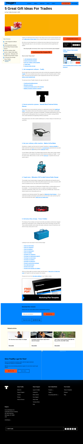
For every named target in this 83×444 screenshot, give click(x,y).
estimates (41, 86)
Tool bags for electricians (30, 258)
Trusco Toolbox (42, 219)
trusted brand (46, 147)
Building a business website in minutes (32, 88)
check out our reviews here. (42, 197)
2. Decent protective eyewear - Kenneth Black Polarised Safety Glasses (11, 47)
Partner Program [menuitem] (20, 392)
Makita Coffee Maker (50, 143)
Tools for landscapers (29, 251)
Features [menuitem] (50, 389)
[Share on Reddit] (79, 45)
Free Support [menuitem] (35, 397)
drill (33, 149)
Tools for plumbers (28, 249)
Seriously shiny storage (29, 66)
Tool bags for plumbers (29, 259)
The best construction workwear (31, 263)
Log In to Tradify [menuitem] (36, 389)
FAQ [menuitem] (34, 404)
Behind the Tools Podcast (51, 194)
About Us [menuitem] (19, 389)
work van (46, 155)
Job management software (30, 59)
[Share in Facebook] (77, 45)
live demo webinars (37, 276)
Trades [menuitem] (49, 392)
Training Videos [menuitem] (36, 401)
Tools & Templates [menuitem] (68, 389)
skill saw (43, 149)
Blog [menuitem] (65, 394)
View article (11, 345)
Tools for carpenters (28, 247)
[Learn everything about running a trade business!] (72, 59)
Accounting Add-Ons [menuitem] (52, 394)
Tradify (42, 69)
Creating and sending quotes (30, 86)
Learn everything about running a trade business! (72, 66)
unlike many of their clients (30, 39)
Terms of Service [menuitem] (20, 399)
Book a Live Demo (74, 3)
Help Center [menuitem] (35, 399)
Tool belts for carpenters (29, 254)
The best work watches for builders (32, 268)
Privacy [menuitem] (18, 397)
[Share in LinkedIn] (39, 320)
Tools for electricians (29, 245)
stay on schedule (53, 146)
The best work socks (29, 266)
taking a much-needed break (28, 77)
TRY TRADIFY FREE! (66, 3)
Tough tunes (27, 64)
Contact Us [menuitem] (35, 392)
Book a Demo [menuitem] (36, 394)
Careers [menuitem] (19, 394)
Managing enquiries (28, 85)
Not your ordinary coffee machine (32, 62)
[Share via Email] (75, 45)
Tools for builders (28, 252)
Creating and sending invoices (31, 83)
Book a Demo (23, 370)
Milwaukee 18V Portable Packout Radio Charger (45, 177)
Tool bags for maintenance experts (32, 256)
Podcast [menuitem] (66, 392)
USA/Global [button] (7, 419)
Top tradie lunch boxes (29, 265)
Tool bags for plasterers (29, 261)
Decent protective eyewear (30, 60)
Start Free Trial (11, 370)
